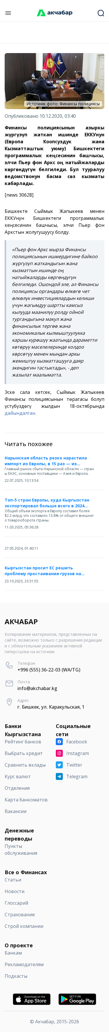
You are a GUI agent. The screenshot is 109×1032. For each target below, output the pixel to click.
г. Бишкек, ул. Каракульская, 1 (51, 707)
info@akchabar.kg (37, 688)
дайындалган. (20, 413)
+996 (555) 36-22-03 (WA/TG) (48, 670)
